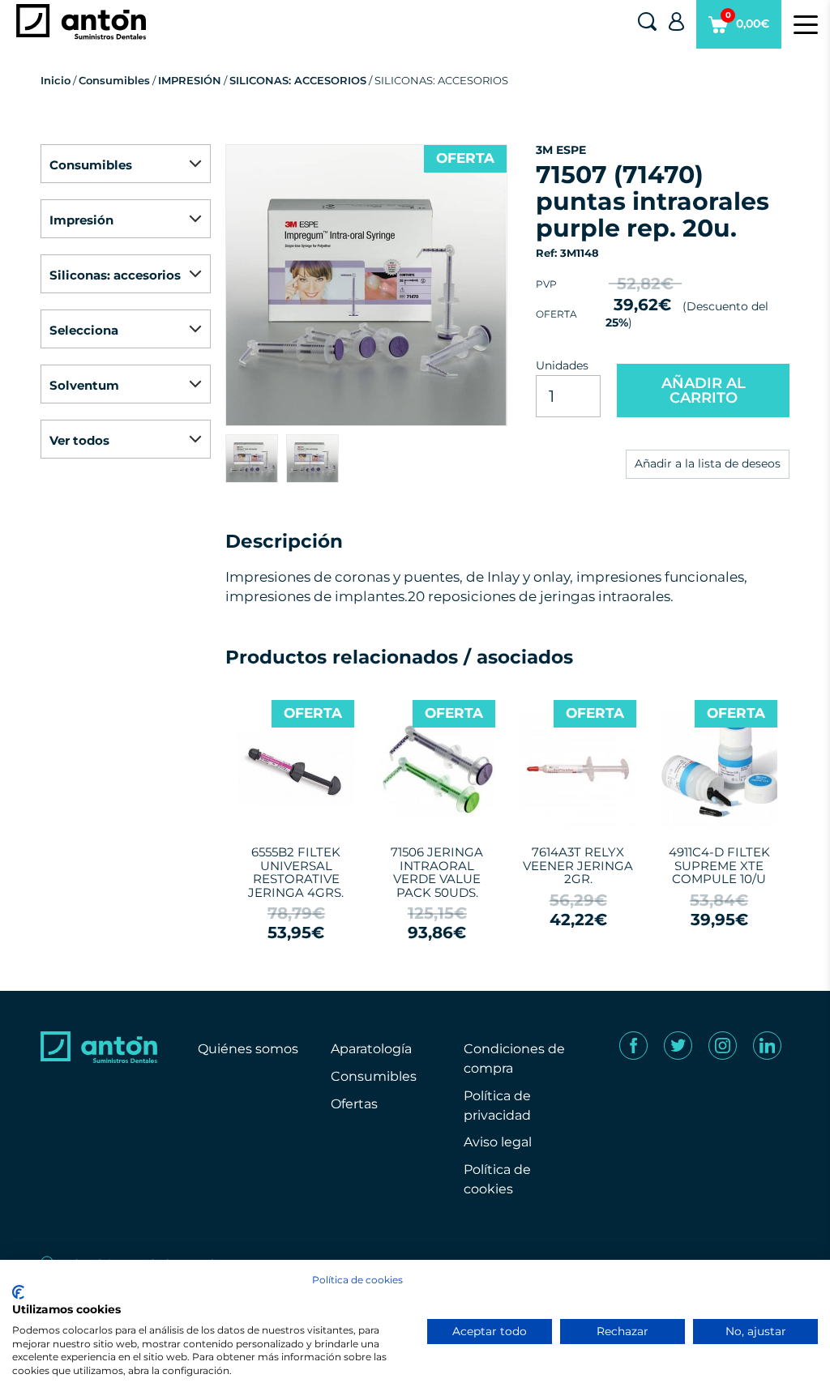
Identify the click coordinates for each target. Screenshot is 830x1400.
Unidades (562, 365)
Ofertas (354, 1104)
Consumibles (114, 80)
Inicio (56, 80)
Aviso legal (498, 1142)
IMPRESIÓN (189, 80)
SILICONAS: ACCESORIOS (297, 80)
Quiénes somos (248, 1048)
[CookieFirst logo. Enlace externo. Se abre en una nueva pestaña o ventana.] (18, 1292)
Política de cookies (357, 1280)
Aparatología (371, 1048)
